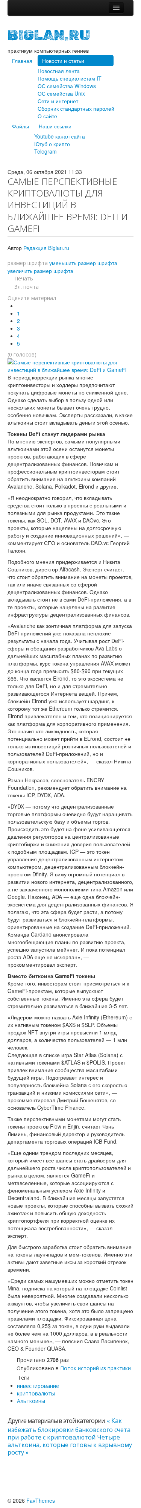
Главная (22, 60)
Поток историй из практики (95, 1368)
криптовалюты (36, 1393)
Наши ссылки (55, 126)
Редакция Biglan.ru (46, 247)
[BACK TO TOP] (10, 1478)
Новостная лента (59, 71)
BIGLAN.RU (49, 35)
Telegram (45, 151)
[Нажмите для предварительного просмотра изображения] (70, 365)
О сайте (47, 116)
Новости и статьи (63, 60)
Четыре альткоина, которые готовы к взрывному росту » (70, 1444)
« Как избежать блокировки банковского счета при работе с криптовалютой (69, 1429)
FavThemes (40, 1500)
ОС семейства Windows (67, 86)
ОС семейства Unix (61, 93)
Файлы (20, 126)
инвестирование (38, 1385)
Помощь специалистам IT (70, 78)
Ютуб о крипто (52, 144)
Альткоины (31, 1400)
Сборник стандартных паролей (76, 108)
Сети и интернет (58, 101)
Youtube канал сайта (59, 136)
